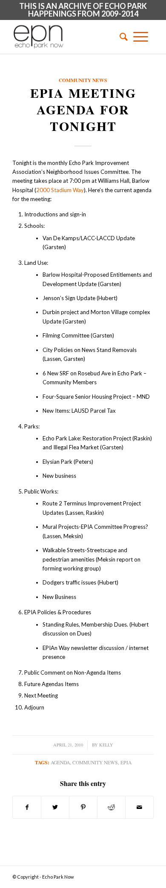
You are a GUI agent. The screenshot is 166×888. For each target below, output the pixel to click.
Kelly (106, 745)
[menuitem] (121, 37)
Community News (83, 80)
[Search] (121, 37)
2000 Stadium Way (60, 190)
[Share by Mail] (139, 807)
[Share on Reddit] (111, 807)
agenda (60, 762)
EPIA (126, 762)
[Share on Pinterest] (83, 807)
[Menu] (141, 37)
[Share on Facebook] (27, 807)
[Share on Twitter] (55, 807)
